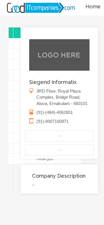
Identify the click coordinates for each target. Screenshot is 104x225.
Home (93, 6)
